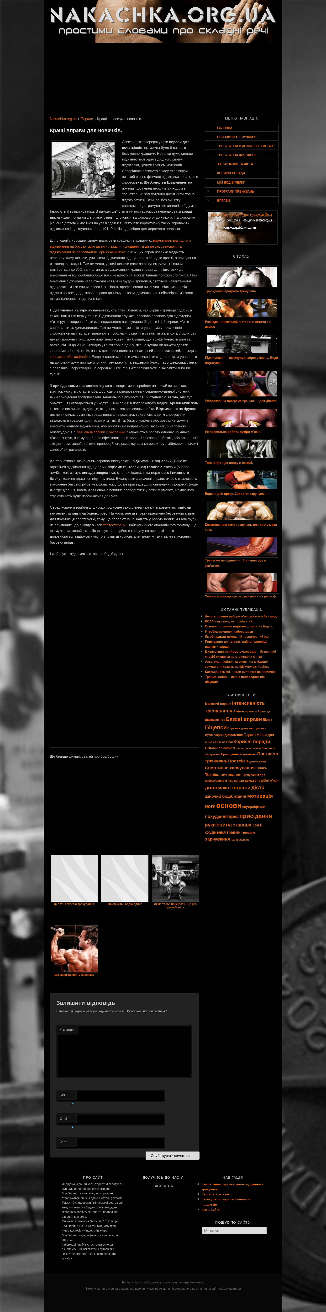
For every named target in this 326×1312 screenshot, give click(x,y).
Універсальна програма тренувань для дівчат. (241, 400)
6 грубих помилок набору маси (229, 631)
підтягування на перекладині (73, 251)
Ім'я (67, 1095)
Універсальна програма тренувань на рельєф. (241, 596)
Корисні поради (231, 173)
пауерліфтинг (253, 806)
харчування (217, 839)
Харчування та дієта (235, 164)
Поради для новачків (247, 748)
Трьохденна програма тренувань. (231, 291)
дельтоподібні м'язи (262, 780)
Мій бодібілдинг (231, 182)
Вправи (223, 200)
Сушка (261, 768)
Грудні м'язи (255, 734)
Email (67, 1119)
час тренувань (240, 839)
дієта (257, 787)
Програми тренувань (235, 191)
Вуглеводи (213, 735)
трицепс (248, 832)
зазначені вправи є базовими (101, 431)
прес (234, 816)
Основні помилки (218, 748)
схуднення (215, 832)
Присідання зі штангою (239, 754)
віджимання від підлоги (172, 240)
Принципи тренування (236, 137)
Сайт (63, 1141)
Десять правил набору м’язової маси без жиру (241, 616)
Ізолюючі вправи (218, 703)
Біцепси (216, 727)
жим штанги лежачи (104, 246)
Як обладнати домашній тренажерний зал (237, 636)
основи (229, 805)
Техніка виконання (223, 774)
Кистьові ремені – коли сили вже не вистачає (240, 671)
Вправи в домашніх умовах (246, 728)
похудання (216, 816)
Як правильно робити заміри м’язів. (233, 431)
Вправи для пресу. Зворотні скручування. (237, 493)
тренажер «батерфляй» (69, 356)
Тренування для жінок (237, 155)
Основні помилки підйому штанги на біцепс (239, 626)
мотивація (260, 795)
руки (210, 824)
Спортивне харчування (230, 768)
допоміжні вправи (228, 787)
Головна (224, 127)
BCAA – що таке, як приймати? (228, 621)
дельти (239, 781)
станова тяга (171, 246)
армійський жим (112, 251)
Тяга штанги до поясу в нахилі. (229, 462)
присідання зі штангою (140, 246)
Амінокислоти (245, 711)
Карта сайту (211, 1209)
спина (224, 824)
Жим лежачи (224, 742)
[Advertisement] (163, 78)
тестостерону (114, 524)
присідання (255, 815)
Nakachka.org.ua (63, 118)
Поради (87, 118)
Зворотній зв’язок (216, 1194)
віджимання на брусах (68, 246)
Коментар (68, 1029)
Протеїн (236, 761)
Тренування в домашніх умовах (245, 146)
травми (233, 832)
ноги (210, 805)
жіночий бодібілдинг (226, 796)
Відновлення (232, 734)
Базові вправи (244, 718)
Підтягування (256, 761)
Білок (267, 719)
